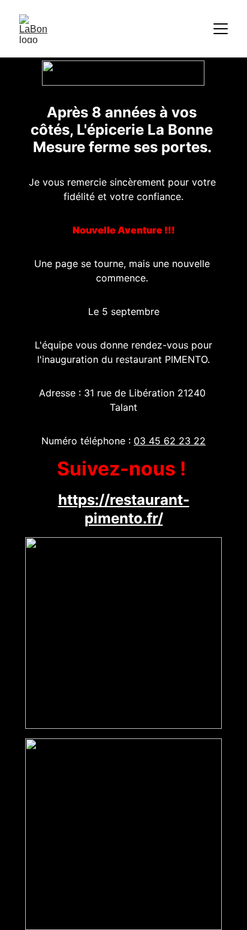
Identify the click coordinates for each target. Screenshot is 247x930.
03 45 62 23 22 (170, 441)
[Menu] (220, 28)
